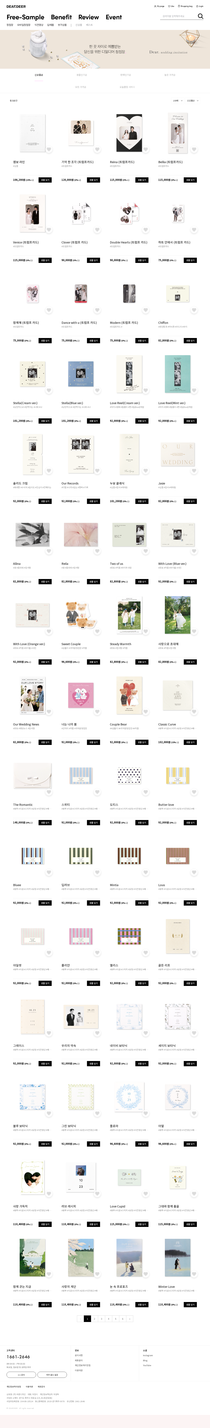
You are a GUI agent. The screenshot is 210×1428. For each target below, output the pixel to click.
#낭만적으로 (18, 407)
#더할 (64, 487)
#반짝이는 (28, 407)
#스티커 (172, 728)
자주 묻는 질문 (52, 1374)
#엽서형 (27, 567)
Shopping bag (186, 6)
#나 (40, 407)
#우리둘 (172, 567)
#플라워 (20, 567)
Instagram (148, 1355)
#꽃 (14, 567)
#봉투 (160, 728)
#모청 (179, 728)
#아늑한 (171, 326)
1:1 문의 (21, 1374)
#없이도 (31, 487)
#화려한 (16, 487)
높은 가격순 (170, 74)
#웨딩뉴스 (23, 728)
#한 (129, 407)
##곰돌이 (114, 728)
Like (172, 6)
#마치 (112, 407)
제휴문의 (79, 1360)
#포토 (112, 567)
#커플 (117, 567)
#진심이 (38, 487)
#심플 (15, 166)
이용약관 (79, 1370)
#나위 (69, 487)
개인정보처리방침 (83, 1365)
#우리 (184, 326)
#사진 (179, 567)
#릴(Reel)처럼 (138, 407)
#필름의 (124, 407)
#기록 (85, 487)
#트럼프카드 (67, 166)
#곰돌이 (65, 648)
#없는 (74, 487)
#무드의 (178, 326)
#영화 (117, 407)
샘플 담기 (45, 179)
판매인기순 (125, 74)
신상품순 (39, 74)
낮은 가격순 (80, 87)
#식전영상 (186, 728)
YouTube (147, 1365)
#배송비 (194, 728)
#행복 (80, 487)
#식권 (166, 728)
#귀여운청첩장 (75, 648)
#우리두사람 (126, 567)
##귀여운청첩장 (125, 728)
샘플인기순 (81, 74)
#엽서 (117, 487)
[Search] (200, 16)
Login (201, 6)
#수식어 (24, 487)
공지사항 (79, 1355)
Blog (145, 1360)
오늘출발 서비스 (127, 87)
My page (160, 6)
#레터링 (124, 487)
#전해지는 (46, 487)
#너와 (36, 407)
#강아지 (65, 728)
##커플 (136, 728)
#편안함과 (162, 326)
